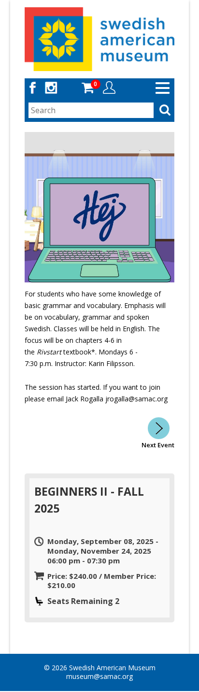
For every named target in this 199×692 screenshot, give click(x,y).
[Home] (100, 38)
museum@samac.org (99, 676)
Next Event (158, 445)
